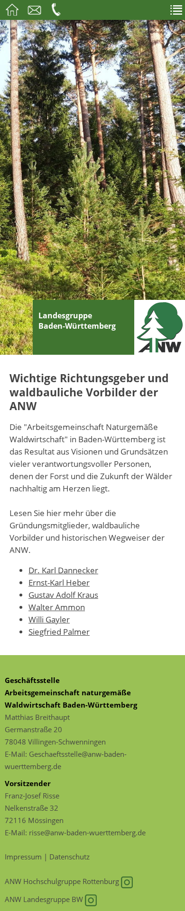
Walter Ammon (56, 607)
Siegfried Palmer (59, 631)
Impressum (23, 856)
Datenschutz (69, 856)
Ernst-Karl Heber (59, 582)
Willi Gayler (49, 619)
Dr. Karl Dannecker (63, 570)
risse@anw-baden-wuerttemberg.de (87, 832)
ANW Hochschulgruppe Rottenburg (63, 881)
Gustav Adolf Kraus (63, 594)
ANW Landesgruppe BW (45, 899)
